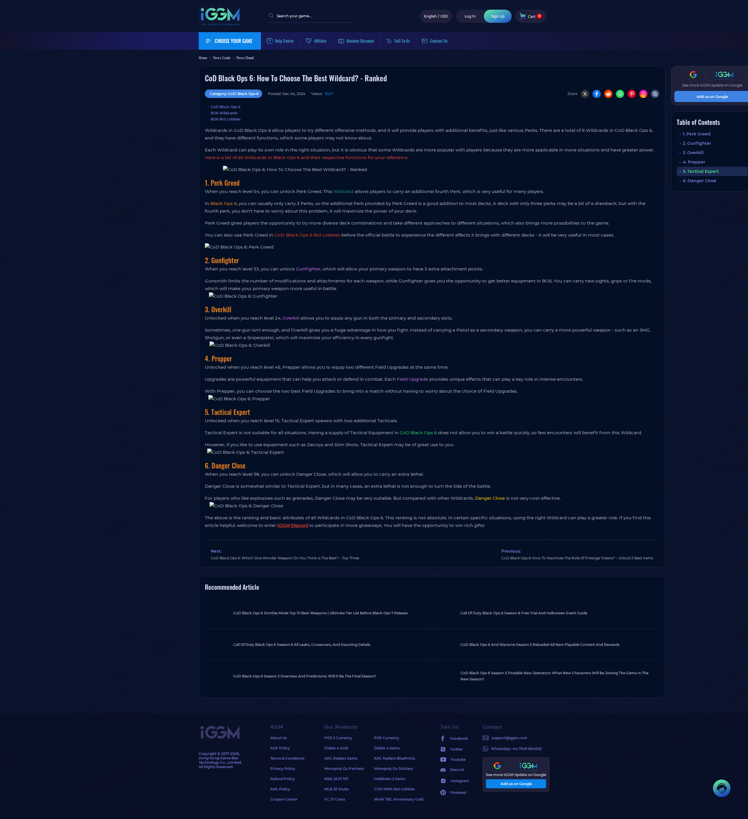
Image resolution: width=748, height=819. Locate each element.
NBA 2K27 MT (336, 779)
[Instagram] (643, 94)
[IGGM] (220, 24)
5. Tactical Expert (701, 171)
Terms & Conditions (287, 758)
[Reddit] (608, 94)
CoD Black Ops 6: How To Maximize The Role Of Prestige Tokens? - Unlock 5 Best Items (577, 558)
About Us (278, 738)
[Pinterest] (632, 94)
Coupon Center (283, 799)
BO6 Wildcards (224, 113)
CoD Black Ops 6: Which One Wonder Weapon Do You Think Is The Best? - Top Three (285, 558)
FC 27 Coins (334, 799)
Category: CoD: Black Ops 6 (234, 94)
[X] (585, 94)
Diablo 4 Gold (336, 748)
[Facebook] (597, 94)
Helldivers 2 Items (389, 779)
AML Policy (280, 789)
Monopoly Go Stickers (393, 768)
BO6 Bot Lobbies (225, 119)
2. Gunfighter (697, 143)
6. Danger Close (699, 180)
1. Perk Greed (697, 134)
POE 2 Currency (338, 738)
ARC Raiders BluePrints (394, 758)
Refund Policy (282, 779)
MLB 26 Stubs (336, 789)
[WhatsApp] (620, 94)
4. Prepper (694, 162)
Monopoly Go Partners (344, 768)
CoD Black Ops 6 (225, 107)
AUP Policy (280, 748)
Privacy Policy (282, 768)
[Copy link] (655, 94)
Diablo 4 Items (387, 748)
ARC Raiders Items (340, 758)
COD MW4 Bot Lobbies (394, 789)
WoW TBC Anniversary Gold (398, 799)
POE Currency (386, 738)
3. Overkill (693, 152)
